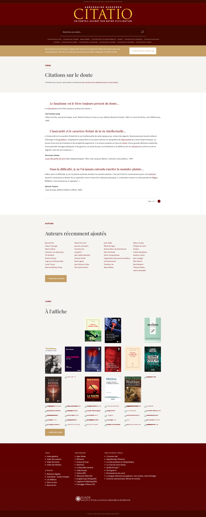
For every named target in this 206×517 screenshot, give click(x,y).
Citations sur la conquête (133, 39)
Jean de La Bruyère (81, 246)
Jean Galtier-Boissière (82, 255)
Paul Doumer (79, 249)
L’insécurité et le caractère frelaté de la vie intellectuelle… (88, 131)
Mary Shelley (108, 267)
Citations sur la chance (69, 42)
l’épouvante (126, 139)
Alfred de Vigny (109, 246)
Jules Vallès (108, 243)
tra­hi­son (152, 174)
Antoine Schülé (79, 258)
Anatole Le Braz (139, 255)
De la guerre (111, 470)
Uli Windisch (49, 255)
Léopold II (78, 252)
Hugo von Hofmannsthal (54, 261)
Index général (52, 456)
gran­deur (62, 139)
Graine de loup (83, 462)
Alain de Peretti (109, 252)
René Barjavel (138, 264)
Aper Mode (81, 456)
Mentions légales (54, 474)
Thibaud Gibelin (139, 267)
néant (124, 143)
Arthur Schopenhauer (112, 255)
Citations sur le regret (144, 42)
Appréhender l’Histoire (115, 459)
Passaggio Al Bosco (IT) (86, 484)
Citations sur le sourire (107, 42)
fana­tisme (52, 108)
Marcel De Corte (80, 243)
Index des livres (56, 432)
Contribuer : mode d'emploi (58, 477)
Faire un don (52, 482)
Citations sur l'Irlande (71, 39)
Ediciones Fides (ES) (84, 476)
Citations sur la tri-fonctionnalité (104, 39)
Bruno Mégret (85, 39)
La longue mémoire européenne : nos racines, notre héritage (131, 476)
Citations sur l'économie (125, 42)
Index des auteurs (56, 278)
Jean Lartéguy (138, 258)
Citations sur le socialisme (88, 42)
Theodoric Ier (109, 264)
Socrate (120, 39)
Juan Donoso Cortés (81, 264)
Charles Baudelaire (140, 252)
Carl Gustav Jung (87, 82)
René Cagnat (79, 261)
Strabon (136, 249)
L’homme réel (112, 456)
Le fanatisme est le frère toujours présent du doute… (84, 103)
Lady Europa (82, 470)
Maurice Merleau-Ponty (53, 267)
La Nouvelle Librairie (85, 467)
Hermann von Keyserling (54, 252)
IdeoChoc (80, 465)
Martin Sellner (50, 249)
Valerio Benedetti (139, 270)
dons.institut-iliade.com (144, 51)
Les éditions (52, 479)
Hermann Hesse (100, 82)
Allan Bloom (137, 261)
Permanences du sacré (115, 473)
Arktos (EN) (81, 473)
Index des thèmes (54, 465)
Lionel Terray (50, 264)
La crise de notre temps (116, 465)
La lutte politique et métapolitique (120, 462)
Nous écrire (51, 485)
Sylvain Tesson (112, 82)
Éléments (80, 459)
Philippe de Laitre (139, 246)
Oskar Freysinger (51, 246)
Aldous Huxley (138, 243)
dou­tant (135, 146)
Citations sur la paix (55, 39)
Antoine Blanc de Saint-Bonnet (115, 249)
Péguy (154, 177)
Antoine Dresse (50, 258)
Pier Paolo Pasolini (81, 267)
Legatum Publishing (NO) (87, 481)
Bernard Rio (49, 243)
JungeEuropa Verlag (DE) (86, 479)
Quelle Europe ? (112, 467)
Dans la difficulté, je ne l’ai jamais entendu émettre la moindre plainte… (97, 169)
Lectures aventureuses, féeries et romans (123, 479)
